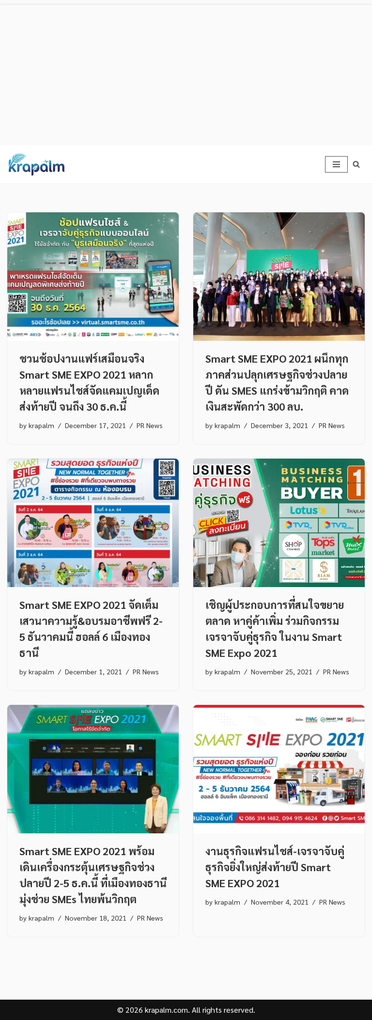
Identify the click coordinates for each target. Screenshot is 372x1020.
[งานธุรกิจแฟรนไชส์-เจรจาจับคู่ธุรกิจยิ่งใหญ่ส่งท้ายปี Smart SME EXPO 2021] (279, 769)
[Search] (356, 164)
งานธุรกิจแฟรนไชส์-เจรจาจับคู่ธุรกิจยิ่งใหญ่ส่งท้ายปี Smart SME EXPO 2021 (274, 867)
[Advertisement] (186, 73)
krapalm (41, 425)
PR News (150, 425)
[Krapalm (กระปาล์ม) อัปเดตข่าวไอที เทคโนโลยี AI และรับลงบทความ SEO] (36, 164)
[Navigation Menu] (336, 164)
